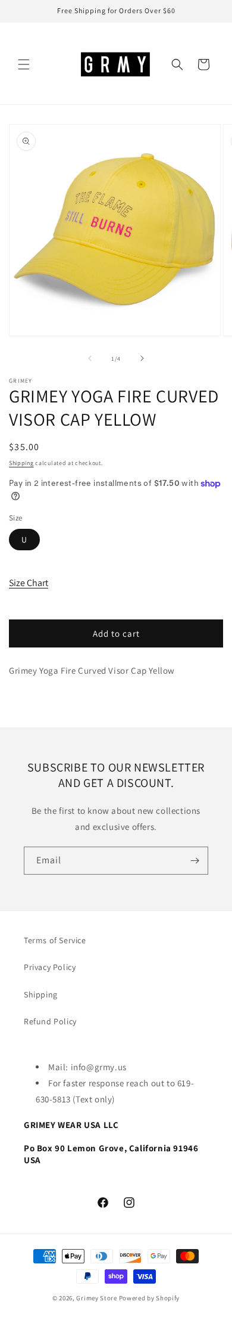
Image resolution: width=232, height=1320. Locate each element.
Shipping (21, 463)
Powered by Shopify (149, 1298)
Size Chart (28, 583)
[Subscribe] (194, 861)
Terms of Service (55, 940)
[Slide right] (142, 358)
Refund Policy (50, 1021)
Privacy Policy (50, 967)
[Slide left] (90, 358)
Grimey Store (96, 1298)
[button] (24, 64)
